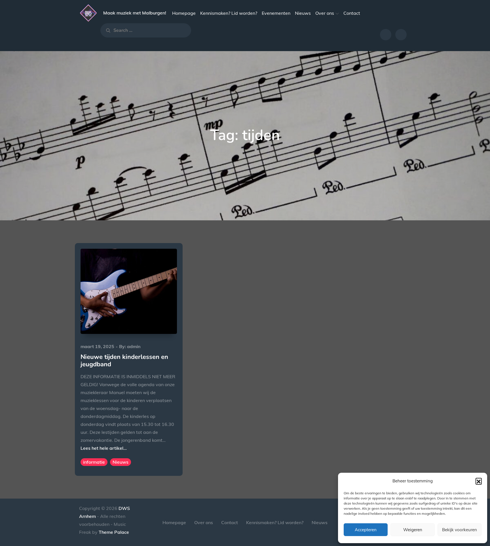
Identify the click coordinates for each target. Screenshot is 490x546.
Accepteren (366, 529)
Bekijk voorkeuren (459, 529)
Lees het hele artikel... (104, 448)
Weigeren (412, 529)
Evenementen (276, 13)
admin (134, 346)
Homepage (184, 13)
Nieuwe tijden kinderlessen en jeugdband (124, 361)
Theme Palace (114, 532)
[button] (478, 481)
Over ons (324, 13)
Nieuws (303, 13)
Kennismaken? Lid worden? (228, 13)
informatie (94, 462)
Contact (351, 13)
